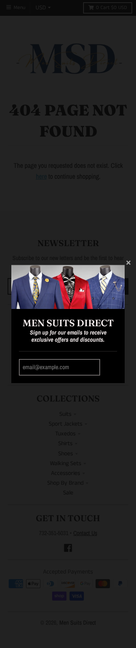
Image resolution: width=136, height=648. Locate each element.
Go (109, 367)
